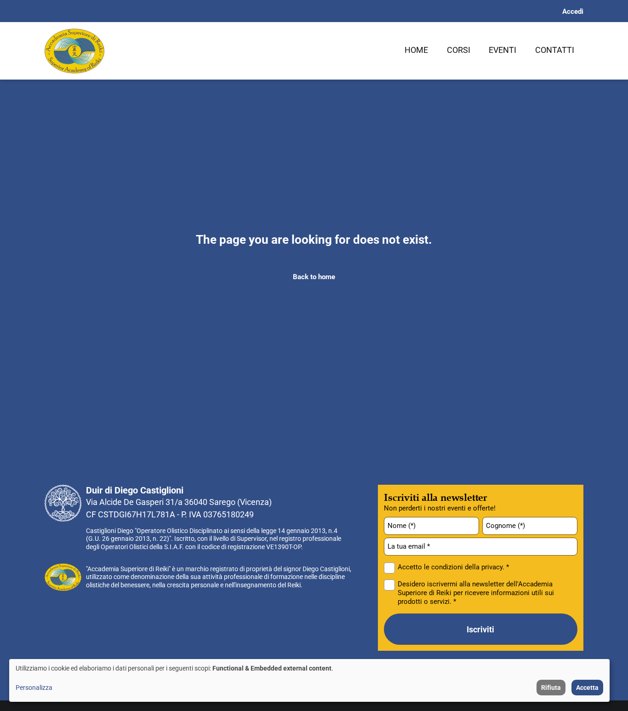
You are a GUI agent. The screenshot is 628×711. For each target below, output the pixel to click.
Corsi (458, 50)
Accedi (572, 11)
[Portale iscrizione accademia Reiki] (63, 577)
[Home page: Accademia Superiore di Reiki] (74, 51)
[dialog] (309, 680)
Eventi (502, 50)
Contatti (554, 50)
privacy (491, 567)
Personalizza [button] (34, 687)
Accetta (587, 687)
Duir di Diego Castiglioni (134, 490)
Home (416, 50)
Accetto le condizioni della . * (453, 567)
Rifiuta (551, 687)
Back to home (314, 277)
